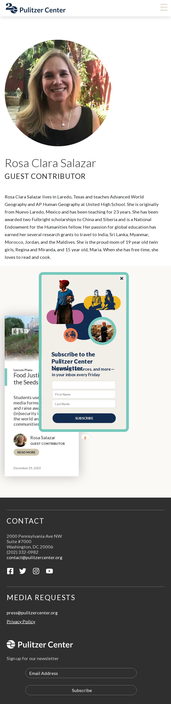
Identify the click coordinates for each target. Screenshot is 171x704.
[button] (84, 361)
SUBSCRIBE (84, 418)
